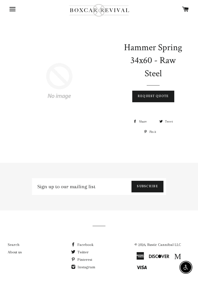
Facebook (85, 244)
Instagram (86, 267)
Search (13, 244)
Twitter (82, 252)
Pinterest (84, 259)
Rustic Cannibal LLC (164, 244)
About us (15, 252)
